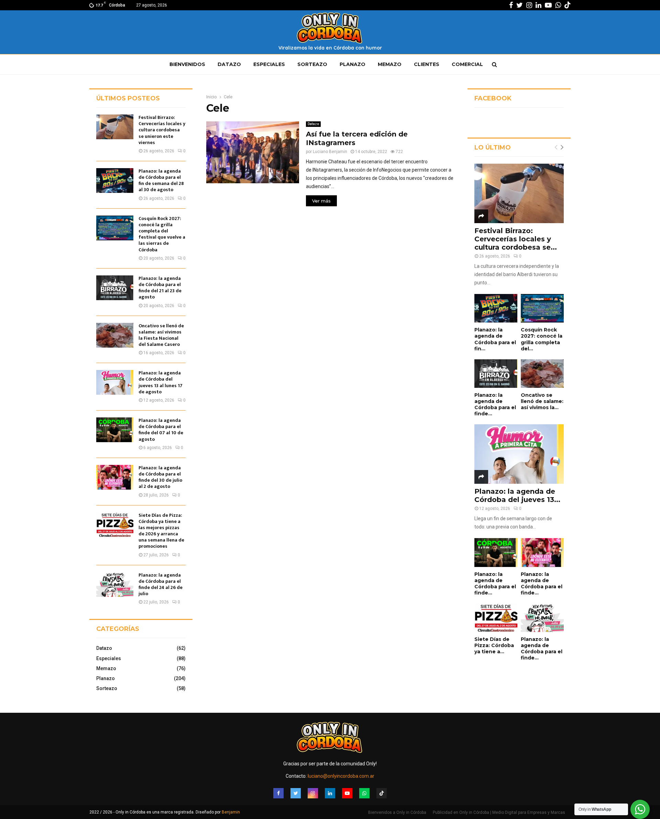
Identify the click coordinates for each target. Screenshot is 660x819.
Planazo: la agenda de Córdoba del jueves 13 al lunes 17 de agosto (161, 382)
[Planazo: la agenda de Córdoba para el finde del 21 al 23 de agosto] (114, 287)
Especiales (269, 64)
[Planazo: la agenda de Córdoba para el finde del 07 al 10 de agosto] (114, 429)
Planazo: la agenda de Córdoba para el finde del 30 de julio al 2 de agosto (160, 477)
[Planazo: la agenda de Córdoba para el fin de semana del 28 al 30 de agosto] (114, 180)
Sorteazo (312, 64)
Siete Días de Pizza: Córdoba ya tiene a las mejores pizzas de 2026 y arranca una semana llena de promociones (161, 530)
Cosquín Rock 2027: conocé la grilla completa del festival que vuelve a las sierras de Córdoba (162, 234)
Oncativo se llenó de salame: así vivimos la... (542, 401)
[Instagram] (313, 793)
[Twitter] (295, 793)
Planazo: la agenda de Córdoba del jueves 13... (517, 495)
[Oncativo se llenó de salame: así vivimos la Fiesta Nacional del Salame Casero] (114, 335)
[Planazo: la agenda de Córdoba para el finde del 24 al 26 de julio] (114, 584)
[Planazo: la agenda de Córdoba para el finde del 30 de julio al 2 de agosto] (114, 477)
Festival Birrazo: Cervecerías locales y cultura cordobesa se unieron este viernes (162, 129)
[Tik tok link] (567, 5)
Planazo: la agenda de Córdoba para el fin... (495, 339)
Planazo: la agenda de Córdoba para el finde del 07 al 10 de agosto (161, 429)
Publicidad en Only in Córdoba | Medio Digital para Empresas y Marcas (499, 812)
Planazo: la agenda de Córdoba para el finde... (495, 404)
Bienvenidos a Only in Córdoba (397, 812)
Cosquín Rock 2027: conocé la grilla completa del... (541, 339)
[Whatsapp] (364, 793)
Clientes (426, 64)
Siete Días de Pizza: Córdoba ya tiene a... (494, 645)
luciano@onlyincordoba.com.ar (341, 776)
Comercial (467, 64)
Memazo (390, 64)
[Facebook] (278, 793)
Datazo (229, 64)
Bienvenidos (187, 64)
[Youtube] (347, 793)
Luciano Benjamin (330, 151)
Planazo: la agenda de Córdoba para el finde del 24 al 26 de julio (161, 584)
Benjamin (231, 812)
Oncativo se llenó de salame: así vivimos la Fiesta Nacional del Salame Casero (161, 335)
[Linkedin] (330, 793)
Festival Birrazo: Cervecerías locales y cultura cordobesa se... (515, 239)
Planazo (352, 64)
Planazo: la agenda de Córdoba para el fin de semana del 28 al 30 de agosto (161, 180)
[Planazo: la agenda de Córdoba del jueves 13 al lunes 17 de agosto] (114, 382)
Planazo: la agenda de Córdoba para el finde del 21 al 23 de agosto (160, 287)
